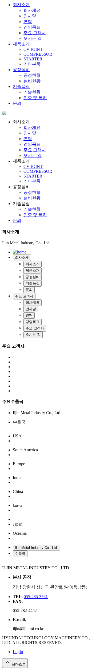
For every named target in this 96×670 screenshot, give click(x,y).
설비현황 (32, 81)
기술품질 (21, 86)
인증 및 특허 (35, 97)
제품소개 (21, 44)
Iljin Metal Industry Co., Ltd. (36, 548)
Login (18, 651)
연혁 (27, 21)
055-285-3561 (36, 596)
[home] (4, 113)
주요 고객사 (34, 32)
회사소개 (21, 4)
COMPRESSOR (37, 54)
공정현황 (32, 75)
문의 (17, 103)
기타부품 (32, 64)
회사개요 (32, 10)
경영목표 (32, 27)
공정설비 (21, 69)
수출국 (20, 554)
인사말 (29, 16)
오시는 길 (32, 38)
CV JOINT (33, 49)
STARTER (32, 59)
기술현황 (32, 92)
